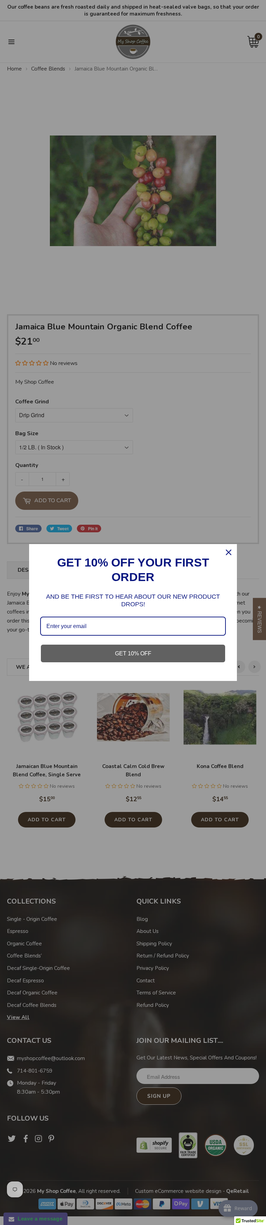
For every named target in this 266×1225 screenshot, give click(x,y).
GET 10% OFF (133, 653)
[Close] (228, 552)
